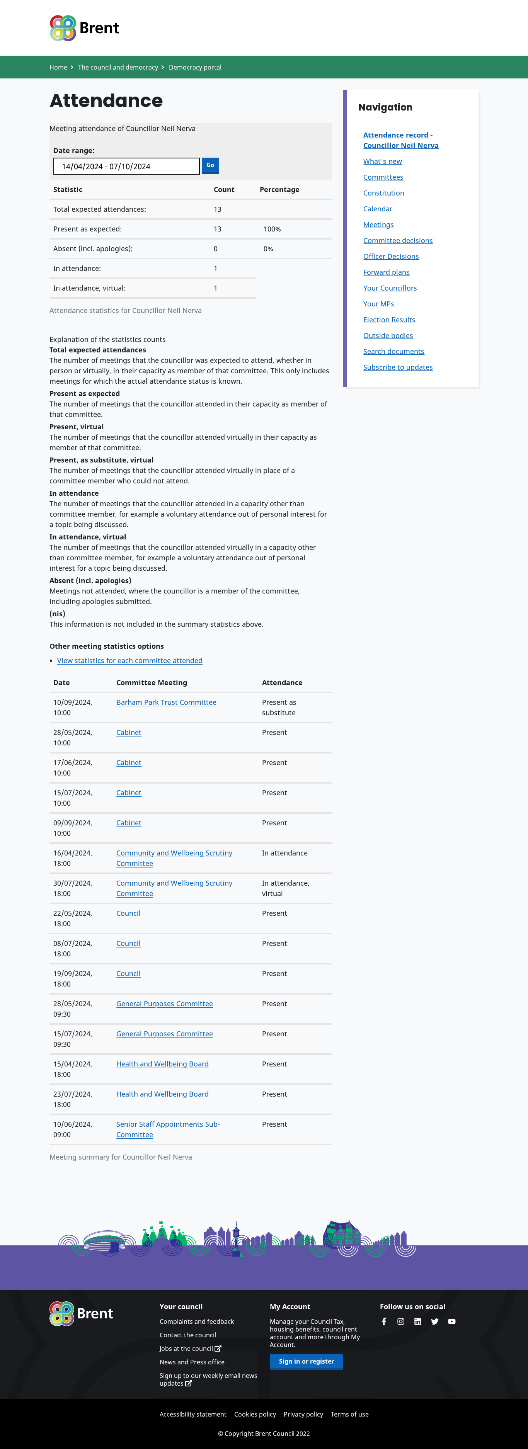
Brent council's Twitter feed (435, 1321)
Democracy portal (195, 67)
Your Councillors (390, 288)
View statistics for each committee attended (130, 660)
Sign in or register (306, 1361)
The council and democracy (118, 67)
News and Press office (192, 1362)
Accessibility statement (193, 1414)
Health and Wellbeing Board (162, 1063)
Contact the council (188, 1335)
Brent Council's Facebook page (384, 1321)
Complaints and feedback (197, 1321)
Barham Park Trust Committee (166, 702)
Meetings (378, 224)
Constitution (383, 192)
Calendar (377, 208)
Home (58, 67)
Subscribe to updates (398, 367)
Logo (84, 28)
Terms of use (350, 1414)
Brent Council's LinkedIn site (418, 1321)
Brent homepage (81, 1313)
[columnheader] (80, 682)
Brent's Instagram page (401, 1321)
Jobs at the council (187, 1348)
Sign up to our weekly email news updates (208, 1379)
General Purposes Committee (164, 1003)
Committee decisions (398, 240)
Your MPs (378, 303)
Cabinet (128, 732)
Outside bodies (388, 335)
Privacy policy (303, 1414)
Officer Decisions (391, 256)
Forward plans (386, 272)
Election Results (389, 319)
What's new (382, 161)
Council (128, 913)
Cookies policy (255, 1414)
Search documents (393, 351)
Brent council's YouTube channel (452, 1321)
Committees (383, 177)
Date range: (74, 150)
